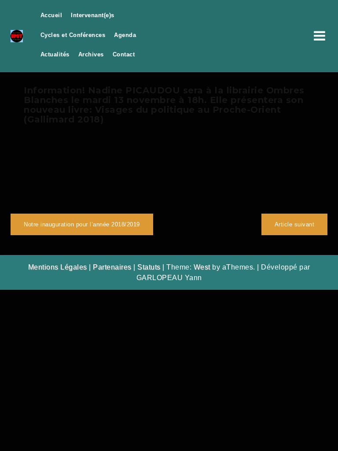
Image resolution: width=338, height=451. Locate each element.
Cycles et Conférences (73, 35)
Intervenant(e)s (92, 15)
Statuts (149, 267)
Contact (124, 54)
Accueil (51, 15)
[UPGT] (17, 35)
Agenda (125, 35)
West (202, 267)
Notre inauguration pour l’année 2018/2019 (82, 224)
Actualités (55, 54)
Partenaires (112, 267)
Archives (91, 54)
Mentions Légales (57, 267)
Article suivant (295, 224)
